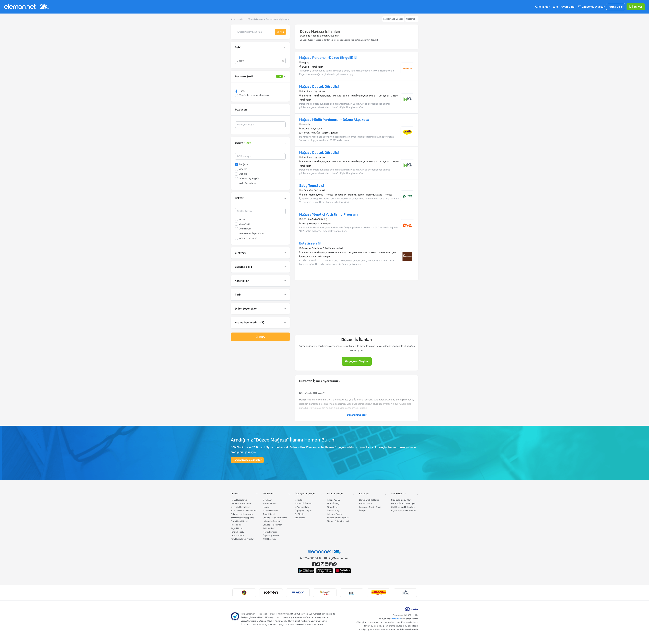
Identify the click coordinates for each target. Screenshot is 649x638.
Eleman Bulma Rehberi (338, 521)
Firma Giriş (616, 6)
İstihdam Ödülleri (335, 514)
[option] (244, 593)
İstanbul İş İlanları (303, 503)
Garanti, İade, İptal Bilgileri (403, 503)
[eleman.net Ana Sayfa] (232, 19)
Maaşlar (266, 507)
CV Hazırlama (237, 535)
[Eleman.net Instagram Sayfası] (322, 564)
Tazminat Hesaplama (241, 503)
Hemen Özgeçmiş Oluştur (247, 460)
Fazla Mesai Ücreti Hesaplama (239, 523)
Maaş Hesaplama (239, 500)
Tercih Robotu (237, 532)
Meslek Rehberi (270, 503)
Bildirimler (300, 518)
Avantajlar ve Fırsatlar (337, 518)
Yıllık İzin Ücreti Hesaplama (244, 510)
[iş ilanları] (27, 6)
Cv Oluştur (300, 514)
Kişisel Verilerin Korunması (403, 510)
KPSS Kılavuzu (269, 539)
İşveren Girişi (333, 510)
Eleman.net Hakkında (369, 500)
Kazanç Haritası (270, 510)
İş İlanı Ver (635, 6)
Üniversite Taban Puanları (275, 518)
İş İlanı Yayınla (333, 500)
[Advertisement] (260, 371)
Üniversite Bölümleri (272, 525)
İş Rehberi (267, 500)
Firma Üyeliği (333, 503)
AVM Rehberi (269, 528)
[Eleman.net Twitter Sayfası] (318, 564)
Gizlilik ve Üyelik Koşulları (403, 507)
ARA (261, 336)
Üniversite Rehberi (272, 521)
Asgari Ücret (237, 528)
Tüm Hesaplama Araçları (242, 539)
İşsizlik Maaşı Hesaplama (242, 518)
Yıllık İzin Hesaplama (240, 507)
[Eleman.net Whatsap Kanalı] (335, 564)
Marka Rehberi (270, 532)
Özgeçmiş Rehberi (271, 535)
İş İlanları (544, 6)
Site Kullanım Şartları (401, 500)
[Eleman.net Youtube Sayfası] (331, 564)
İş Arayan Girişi (565, 6)
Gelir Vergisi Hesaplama (242, 514)
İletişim (362, 510)
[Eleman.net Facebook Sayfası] (314, 564)
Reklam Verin (365, 503)
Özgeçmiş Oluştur (593, 6)
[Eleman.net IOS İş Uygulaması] (324, 570)
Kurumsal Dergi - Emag (370, 507)
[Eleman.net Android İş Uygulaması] (306, 570)
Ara (281, 31)
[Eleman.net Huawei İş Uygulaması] (343, 570)
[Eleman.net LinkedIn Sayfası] (326, 564)
